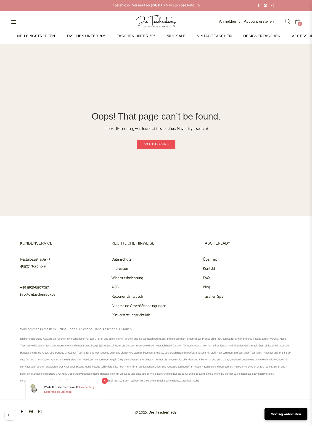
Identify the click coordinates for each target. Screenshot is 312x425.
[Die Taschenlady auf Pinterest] (265, 5)
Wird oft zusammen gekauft (61, 387)
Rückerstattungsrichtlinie (131, 315)
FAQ (206, 278)
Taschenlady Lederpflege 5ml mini (69, 390)
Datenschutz (121, 259)
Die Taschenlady (162, 412)
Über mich (211, 259)
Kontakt (209, 268)
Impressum (120, 268)
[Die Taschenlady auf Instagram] (272, 5)
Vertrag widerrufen (286, 414)
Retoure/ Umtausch (127, 296)
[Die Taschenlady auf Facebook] (258, 5)
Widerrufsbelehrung (127, 278)
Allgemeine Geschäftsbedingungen (138, 306)
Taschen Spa (213, 296)
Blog (206, 287)
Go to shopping (156, 144)
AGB (115, 287)
